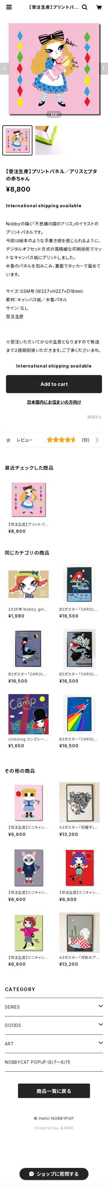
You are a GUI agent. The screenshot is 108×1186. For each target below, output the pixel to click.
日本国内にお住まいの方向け (54, 402)
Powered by (47, 1128)
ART (9, 1043)
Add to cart (54, 384)
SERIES (12, 1006)
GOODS (13, 1025)
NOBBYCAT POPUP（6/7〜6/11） (38, 1062)
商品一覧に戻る (54, 1091)
